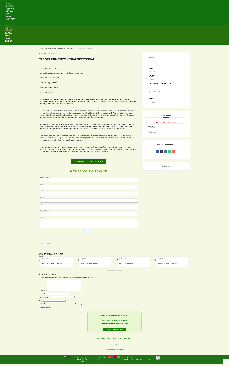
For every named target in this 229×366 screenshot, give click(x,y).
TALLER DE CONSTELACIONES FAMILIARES (165, 122)
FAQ (7, 15)
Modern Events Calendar (117, 270)
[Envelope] (109, 357)
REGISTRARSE (10, 18)
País (41, 204)
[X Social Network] (161, 151)
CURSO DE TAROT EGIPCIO (52, 263)
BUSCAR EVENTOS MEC (50, 48)
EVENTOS (9, 5)
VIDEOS (8, 10)
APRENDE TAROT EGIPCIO (167, 263)
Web (40, 300)
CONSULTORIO (10, 8)
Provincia (43, 197)
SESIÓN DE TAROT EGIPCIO (90, 263)
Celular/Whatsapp (45, 211)
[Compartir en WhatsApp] (169, 151)
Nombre (42, 294)
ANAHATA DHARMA (126, 263)
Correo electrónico (44, 297)
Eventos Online (70, 48)
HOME (8, 3)
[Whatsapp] (118, 357)
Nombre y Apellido (45, 177)
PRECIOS (8, 13)
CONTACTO (9, 20)
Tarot (48, 243)
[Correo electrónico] (173, 151)
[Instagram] (115, 357)
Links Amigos (142, 358)
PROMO (8, 16)
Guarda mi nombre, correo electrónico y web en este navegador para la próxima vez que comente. (68, 304)
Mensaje (42, 217)
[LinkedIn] (165, 151)
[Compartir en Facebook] (157, 151)
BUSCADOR (9, 11)
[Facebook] (112, 357)
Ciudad (42, 191)
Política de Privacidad (125, 358)
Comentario (43, 290)
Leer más (152, 86)
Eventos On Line (61, 48)
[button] (114, 23)
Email (41, 184)
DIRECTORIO (10, 7)
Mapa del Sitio (149, 358)
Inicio (42, 48)
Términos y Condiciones (134, 358)
